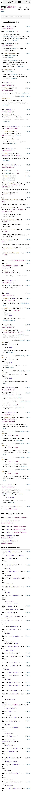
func (8, 5)
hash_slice (8, 308)
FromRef (12, 656)
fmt (5, 115)
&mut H (16, 310)
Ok (12, 494)
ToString (12, 758)
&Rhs (9, 405)
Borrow (11, 565)
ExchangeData (13, 646)
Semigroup (6, 742)
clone (6, 88)
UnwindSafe (10, 541)
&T (20, 705)
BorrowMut (13, 571)
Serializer (11, 497)
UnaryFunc (11, 195)
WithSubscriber (15, 788)
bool (3, 201)
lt (3, 433)
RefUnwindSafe (11, 521)
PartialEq (10, 388)
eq (5, 393)
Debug (8, 110)
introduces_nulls (10, 230)
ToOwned (12, 751)
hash (6, 298)
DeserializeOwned (15, 621)
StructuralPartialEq (14, 507)
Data (10, 606)
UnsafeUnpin (10, 536)
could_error (8, 240)
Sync (7, 529)
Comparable (16, 595)
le (3, 445)
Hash (8, 293)
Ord (7, 325)
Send (7, 526)
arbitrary (8, 69)
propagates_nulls (10, 219)
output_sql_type (10, 183)
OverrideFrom (7, 705)
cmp (5, 330)
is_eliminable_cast (11, 252)
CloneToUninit (14, 587)
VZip (13, 782)
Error (18, 135)
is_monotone (8, 248)
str (20, 285)
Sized (10, 315)
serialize (8, 490)
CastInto (15, 578)
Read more (21, 66)
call (6, 176)
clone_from (6, 98)
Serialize (10, 485)
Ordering (21, 332)
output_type (8, 208)
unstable (21, 96)
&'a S (13, 742)
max (3, 342)
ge (3, 471)
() (17, 31)
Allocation (12, 552)
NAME (8, 285)
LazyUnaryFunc (14, 694)
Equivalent (16, 636)
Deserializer (11, 139)
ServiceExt (13, 748)
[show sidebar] (1, 2)
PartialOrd (10, 412)
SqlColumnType (17, 185)
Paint (11, 711)
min (3, 357)
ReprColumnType (17, 209)
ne (3, 403)
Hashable (12, 666)
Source (3, 11)
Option (4, 195)
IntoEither (13, 682)
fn (15, 43)
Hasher (14, 298)
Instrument (13, 672)
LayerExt (12, 691)
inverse (7, 193)
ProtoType (15, 728)
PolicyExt (13, 721)
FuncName (9, 280)
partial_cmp (8, 417)
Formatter (5, 117)
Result (18, 117)
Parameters (10, 31)
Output (8, 173)
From (3, 266)
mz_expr (3, 5)
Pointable (13, 718)
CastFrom (9, 584)
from (6, 271)
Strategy (9, 43)
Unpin (8, 532)
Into (13, 676)
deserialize (8, 131)
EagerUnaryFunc (12, 165)
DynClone (12, 629)
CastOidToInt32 (14, 2)
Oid (17, 170)
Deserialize (15, 126)
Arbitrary (10, 26)
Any (10, 558)
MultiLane (9, 785)
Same (10, 736)
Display (9, 148)
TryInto (15, 773)
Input (8, 170)
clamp (4, 373)
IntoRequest (14, 685)
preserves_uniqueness (10, 199)
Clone (8, 83)
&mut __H (11, 300)
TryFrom (15, 764)
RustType (9, 733)
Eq (6, 260)
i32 (17, 173)
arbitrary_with (10, 53)
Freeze (8, 518)
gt (3, 459)
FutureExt (13, 663)
